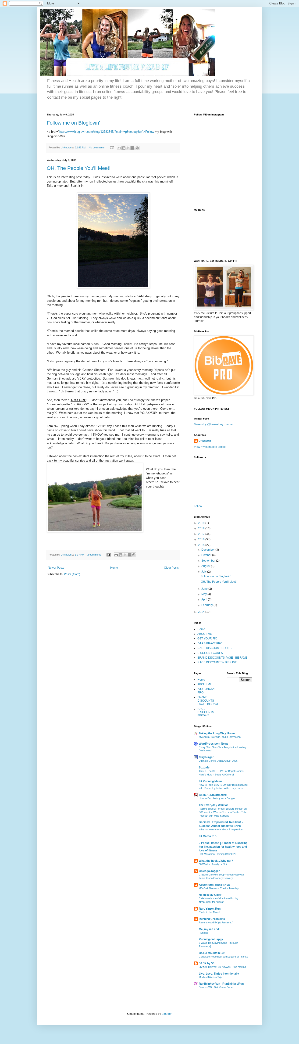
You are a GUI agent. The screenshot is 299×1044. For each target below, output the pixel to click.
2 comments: (95, 554)
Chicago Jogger (209, 871)
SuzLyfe (204, 767)
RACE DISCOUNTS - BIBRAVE (217, 662)
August (206, 566)
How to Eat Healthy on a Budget (217, 798)
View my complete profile (210, 446)
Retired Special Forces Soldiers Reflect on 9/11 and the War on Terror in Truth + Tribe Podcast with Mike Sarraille (223, 812)
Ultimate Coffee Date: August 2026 (218, 760)
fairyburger (206, 757)
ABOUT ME (204, 633)
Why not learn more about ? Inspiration (220, 829)
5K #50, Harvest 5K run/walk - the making (222, 966)
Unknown (205, 440)
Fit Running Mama (211, 781)
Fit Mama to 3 (208, 836)
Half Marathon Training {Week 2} (217, 854)
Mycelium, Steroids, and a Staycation (220, 736)
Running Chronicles (212, 919)
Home (114, 567)
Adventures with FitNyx (214, 884)
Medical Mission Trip (210, 977)
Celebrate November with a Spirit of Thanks (223, 956)
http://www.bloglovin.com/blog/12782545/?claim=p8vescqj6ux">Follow (106, 131)
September (208, 560)
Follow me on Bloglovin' (73, 123)
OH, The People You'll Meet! (78, 168)
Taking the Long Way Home (217, 733)
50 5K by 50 (206, 963)
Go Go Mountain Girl (212, 953)
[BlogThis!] (123, 148)
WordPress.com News (213, 743)
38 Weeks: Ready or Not (213, 864)
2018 (201, 528)
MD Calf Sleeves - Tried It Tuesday (219, 888)
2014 (201, 611)
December (208, 549)
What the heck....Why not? (216, 860)
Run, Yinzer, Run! (210, 908)
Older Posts (171, 567)
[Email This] (119, 148)
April (204, 599)
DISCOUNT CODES (210, 653)
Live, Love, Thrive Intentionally (219, 973)
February (207, 605)
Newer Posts (56, 567)
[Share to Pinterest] (137, 148)
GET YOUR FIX (207, 638)
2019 (201, 523)
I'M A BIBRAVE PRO (209, 643)
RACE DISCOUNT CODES (214, 648)
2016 (201, 539)
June (204, 588)
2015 (201, 545)
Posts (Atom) (72, 574)
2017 (201, 534)
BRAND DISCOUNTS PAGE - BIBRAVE (222, 657)
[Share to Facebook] (132, 148)
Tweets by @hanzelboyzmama (213, 424)
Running (203, 932)
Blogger (166, 1013)
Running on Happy (211, 939)
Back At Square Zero (213, 794)
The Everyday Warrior (213, 805)
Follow (198, 506)
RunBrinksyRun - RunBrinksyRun (221, 983)
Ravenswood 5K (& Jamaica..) (216, 922)
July (204, 571)
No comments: (97, 147)
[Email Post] (112, 147)
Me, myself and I (209, 929)
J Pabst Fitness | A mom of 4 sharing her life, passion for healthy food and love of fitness (223, 846)
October (206, 555)
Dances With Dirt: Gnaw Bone (216, 987)
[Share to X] (128, 148)
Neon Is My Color (210, 895)
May (204, 594)
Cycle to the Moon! (209, 912)
